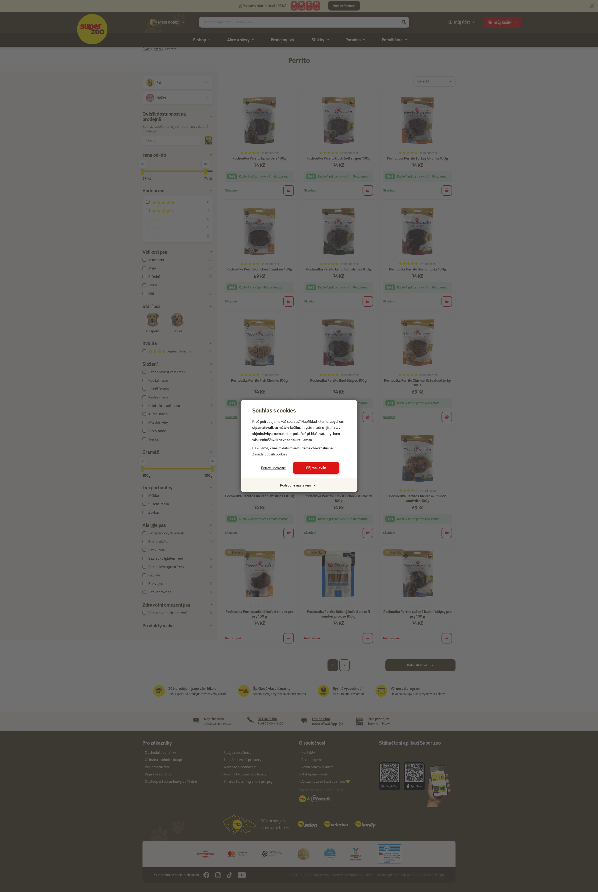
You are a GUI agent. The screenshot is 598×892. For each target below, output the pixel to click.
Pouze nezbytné (273, 468)
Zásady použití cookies (269, 454)
